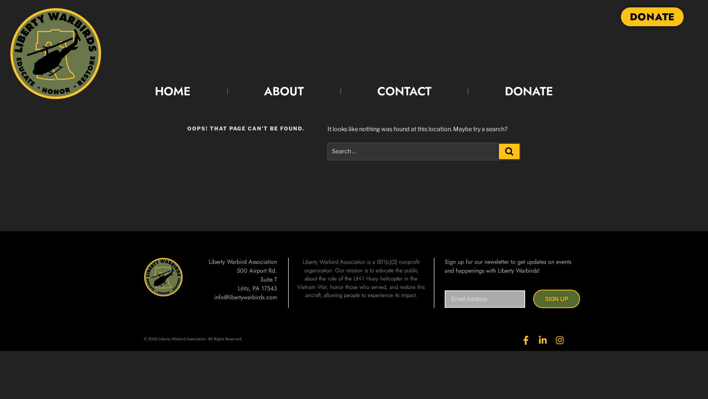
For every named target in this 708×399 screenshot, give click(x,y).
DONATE (529, 91)
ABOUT (284, 91)
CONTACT (404, 91)
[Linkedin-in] (542, 340)
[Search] (509, 151)
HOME (173, 91)
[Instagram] (559, 340)
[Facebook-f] (525, 340)
